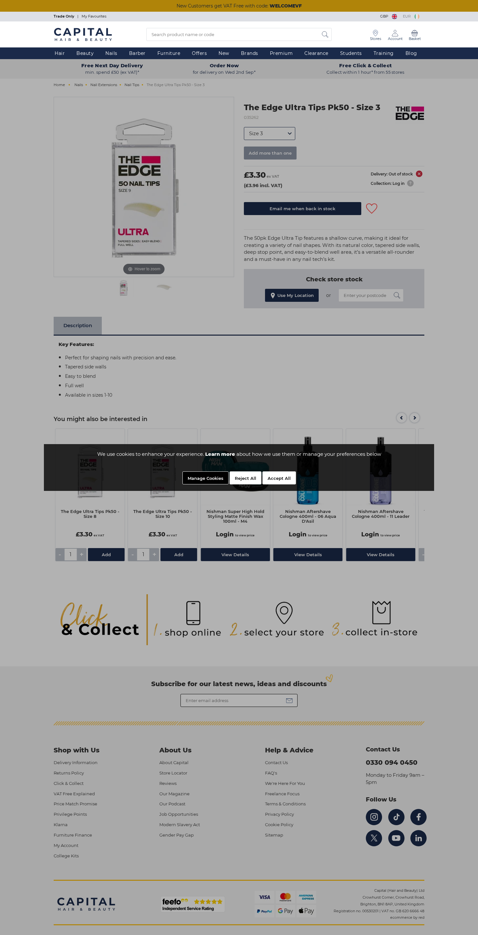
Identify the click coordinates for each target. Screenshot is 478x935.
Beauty (85, 53)
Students (351, 53)
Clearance (316, 53)
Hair (60, 53)
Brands (249, 53)
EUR (408, 16)
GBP (385, 16)
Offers (199, 53)
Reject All (245, 478)
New (224, 53)
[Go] (325, 34)
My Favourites (94, 16)
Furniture (168, 53)
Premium (281, 53)
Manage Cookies (205, 478)
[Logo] (83, 34)
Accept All (279, 478)
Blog (411, 53)
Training (384, 53)
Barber (137, 53)
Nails (111, 53)
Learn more (220, 454)
